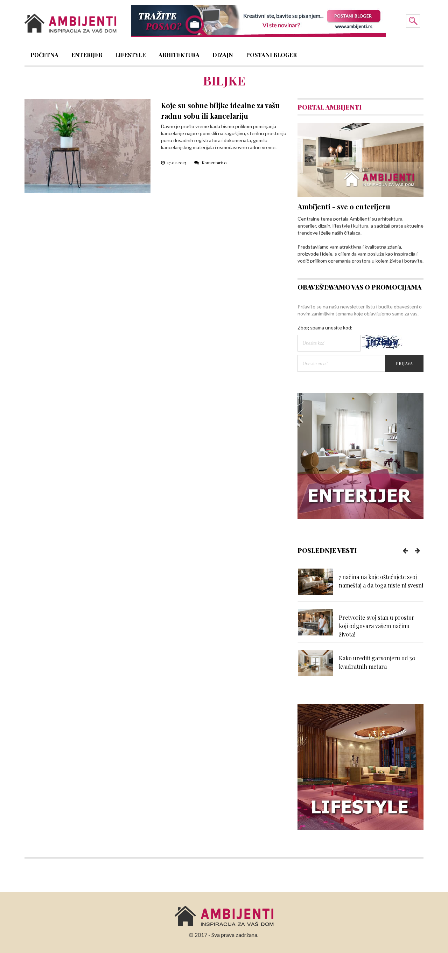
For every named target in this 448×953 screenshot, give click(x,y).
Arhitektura (179, 55)
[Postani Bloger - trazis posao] (258, 20)
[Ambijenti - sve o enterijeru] (361, 159)
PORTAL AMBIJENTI (330, 107)
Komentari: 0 (214, 162)
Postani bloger (271, 55)
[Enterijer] (361, 455)
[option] (361, 585)
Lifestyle (130, 55)
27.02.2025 (176, 162)
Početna (44, 55)
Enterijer (86, 55)
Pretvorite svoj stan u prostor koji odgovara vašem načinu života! (376, 626)
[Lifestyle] (361, 767)
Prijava (404, 363)
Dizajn (222, 55)
